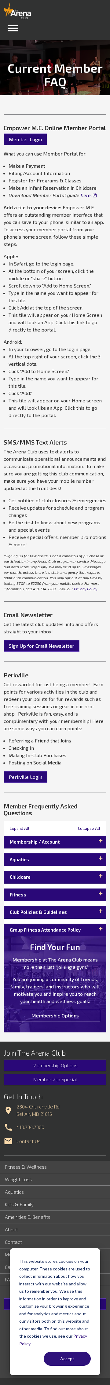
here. (86, 195)
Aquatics (14, 1192)
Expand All (19, 828)
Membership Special (55, 1079)
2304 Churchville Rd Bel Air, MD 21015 (38, 1110)
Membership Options (55, 1015)
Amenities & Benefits (27, 1217)
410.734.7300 (30, 1127)
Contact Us (28, 1141)
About (11, 1229)
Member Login (25, 139)
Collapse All (89, 828)
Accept (67, 1358)
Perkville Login (25, 777)
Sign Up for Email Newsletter (41, 646)
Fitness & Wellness (26, 1167)
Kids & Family (19, 1204)
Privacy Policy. (86, 589)
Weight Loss (18, 1179)
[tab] (55, 842)
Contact (13, 1242)
